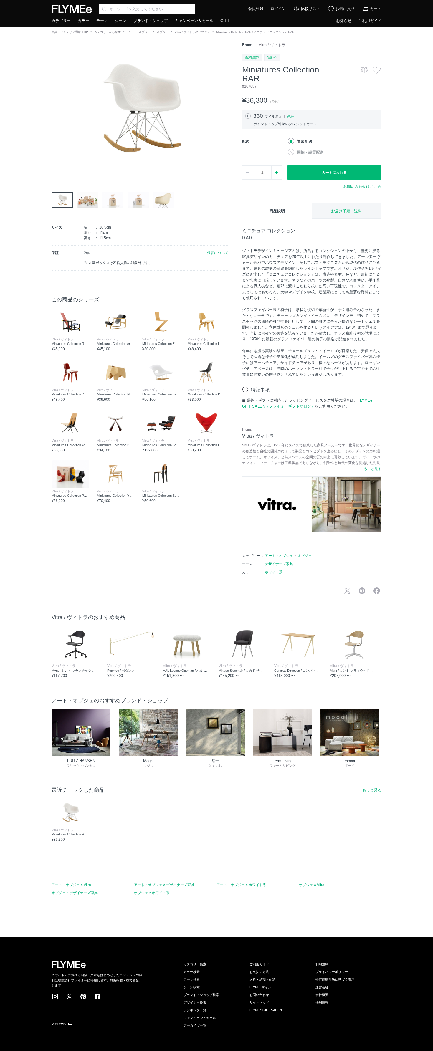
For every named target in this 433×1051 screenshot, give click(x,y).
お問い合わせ (259, 995)
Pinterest (83, 996)
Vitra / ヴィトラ (272, 45)
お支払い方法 (259, 972)
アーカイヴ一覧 (195, 1025)
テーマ (102, 21)
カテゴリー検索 (195, 964)
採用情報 (321, 1002)
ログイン (278, 8)
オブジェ (162, 32)
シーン (120, 21)
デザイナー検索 (195, 1002)
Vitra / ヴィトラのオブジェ (192, 32)
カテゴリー (61, 21)
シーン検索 (192, 987)
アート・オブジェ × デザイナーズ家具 (164, 885)
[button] (56, 108)
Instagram (55, 996)
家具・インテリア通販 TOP (70, 32)
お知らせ (343, 21)
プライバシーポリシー (331, 972)
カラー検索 (192, 972)
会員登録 (255, 8)
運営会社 (321, 987)
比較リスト (310, 8)
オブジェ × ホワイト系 (152, 893)
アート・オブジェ (139, 32)
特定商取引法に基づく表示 (334, 979)
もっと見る (371, 790)
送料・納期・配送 (262, 979)
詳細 (290, 116)
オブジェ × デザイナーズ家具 (75, 893)
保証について (217, 253)
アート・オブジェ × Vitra (71, 885)
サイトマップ (259, 1002)
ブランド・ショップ (150, 21)
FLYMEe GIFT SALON (265, 1010)
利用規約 (321, 964)
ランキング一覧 (195, 1010)
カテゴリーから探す (107, 32)
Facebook (97, 996)
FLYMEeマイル (260, 987)
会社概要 (321, 995)
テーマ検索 (192, 979)
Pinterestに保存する (362, 590)
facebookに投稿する (376, 590)
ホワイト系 (273, 572)
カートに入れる (334, 173)
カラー (83, 21)
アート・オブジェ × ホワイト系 (241, 885)
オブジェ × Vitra (311, 885)
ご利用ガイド (369, 21)
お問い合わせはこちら (362, 186)
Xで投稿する (347, 590)
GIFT (225, 20)
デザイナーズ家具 (279, 564)
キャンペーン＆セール (194, 21)
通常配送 (304, 141)
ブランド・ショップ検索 (201, 995)
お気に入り (345, 8)
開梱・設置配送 (310, 152)
